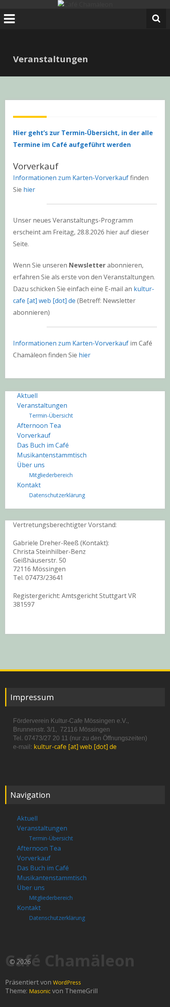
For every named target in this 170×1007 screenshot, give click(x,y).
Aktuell (27, 395)
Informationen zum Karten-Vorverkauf (70, 177)
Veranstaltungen (42, 405)
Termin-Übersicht (51, 415)
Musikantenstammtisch (52, 455)
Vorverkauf (34, 435)
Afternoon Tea (39, 425)
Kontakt (29, 485)
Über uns (31, 465)
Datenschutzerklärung (57, 495)
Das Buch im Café (43, 445)
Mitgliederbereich (51, 475)
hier (29, 189)
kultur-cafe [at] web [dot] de (75, 746)
